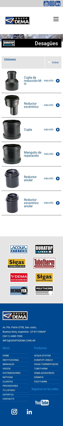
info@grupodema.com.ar (19, 340)
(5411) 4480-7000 (12, 336)
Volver (55, 62)
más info (48, 80)
